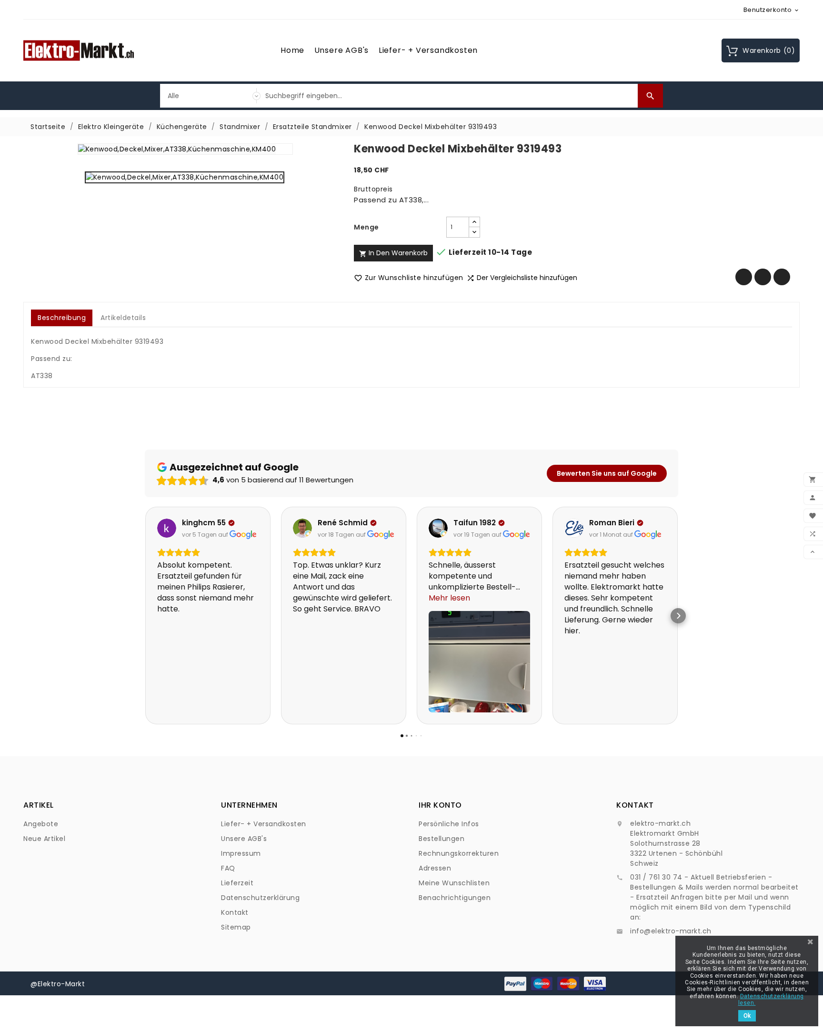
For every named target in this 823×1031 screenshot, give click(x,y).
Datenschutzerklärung (260, 897)
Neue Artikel (44, 838)
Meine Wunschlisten (454, 883)
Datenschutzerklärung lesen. (771, 999)
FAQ (228, 868)
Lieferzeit (237, 883)
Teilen (743, 277)
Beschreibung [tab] (62, 317)
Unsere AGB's (341, 50)
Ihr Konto (440, 805)
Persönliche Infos (449, 824)
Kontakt (235, 912)
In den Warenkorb (393, 253)
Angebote (40, 824)
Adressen (435, 868)
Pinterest (781, 277)
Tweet (762, 277)
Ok (747, 1015)
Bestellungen (441, 838)
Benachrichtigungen (455, 897)
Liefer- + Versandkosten (428, 50)
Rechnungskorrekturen (459, 853)
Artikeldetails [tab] (123, 317)
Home (292, 50)
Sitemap (236, 927)
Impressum (241, 853)
